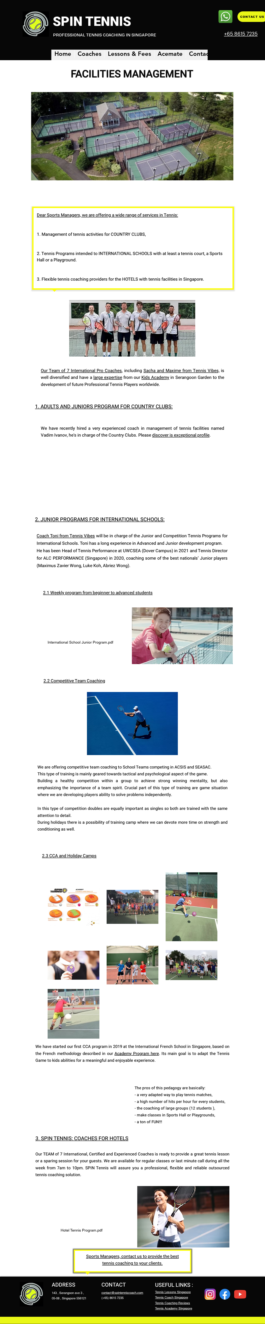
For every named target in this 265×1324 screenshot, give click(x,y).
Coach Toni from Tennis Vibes (66, 536)
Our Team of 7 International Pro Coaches (81, 371)
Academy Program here (136, 1054)
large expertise (107, 377)
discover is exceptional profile (181, 435)
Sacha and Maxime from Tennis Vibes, (181, 371)
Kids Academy (155, 377)
